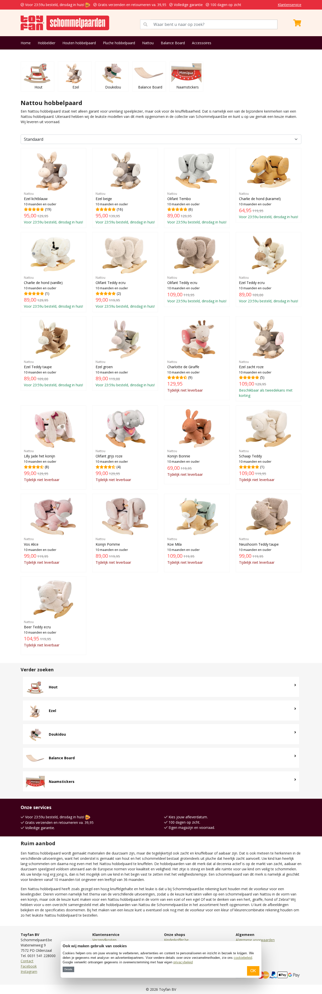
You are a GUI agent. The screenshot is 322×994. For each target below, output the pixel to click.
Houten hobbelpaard (79, 42)
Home (26, 42)
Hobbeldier (46, 42)
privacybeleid (183, 962)
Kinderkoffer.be (176, 939)
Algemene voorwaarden (255, 939)
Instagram (29, 971)
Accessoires (201, 42)
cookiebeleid (243, 958)
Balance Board (173, 42)
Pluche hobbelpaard (119, 42)
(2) (125, 292)
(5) (266, 379)
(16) (125, 208)
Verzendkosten (104, 939)
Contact (27, 961)
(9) (185, 376)
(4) (113, 465)
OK (253, 971)
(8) (41, 465)
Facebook (29, 966)
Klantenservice (289, 4)
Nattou (148, 42)
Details (68, 969)
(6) (196, 208)
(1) (53, 292)
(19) (53, 208)
